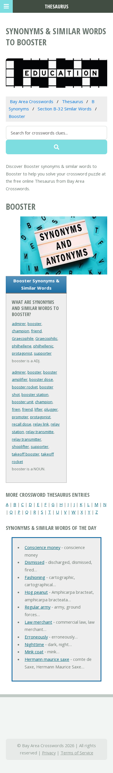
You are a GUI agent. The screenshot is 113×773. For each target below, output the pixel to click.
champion (20, 330)
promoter (20, 416)
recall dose (21, 424)
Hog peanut (36, 592)
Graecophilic (46, 338)
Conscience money (42, 547)
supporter (43, 353)
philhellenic (43, 346)
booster (34, 323)
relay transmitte (40, 431)
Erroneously (36, 637)
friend (36, 330)
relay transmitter (26, 439)
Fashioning (35, 577)
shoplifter (20, 446)
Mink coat (34, 651)
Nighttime (34, 644)
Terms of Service (77, 753)
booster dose (41, 379)
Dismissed (34, 562)
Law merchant (38, 622)
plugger (51, 409)
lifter (38, 409)
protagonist (22, 353)
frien (16, 409)
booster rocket (25, 387)
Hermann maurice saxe (47, 659)
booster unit (22, 401)
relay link (41, 424)
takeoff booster (25, 454)
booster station (34, 394)
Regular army (37, 607)
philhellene (22, 346)
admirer (19, 323)
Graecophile (23, 338)
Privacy (49, 753)
